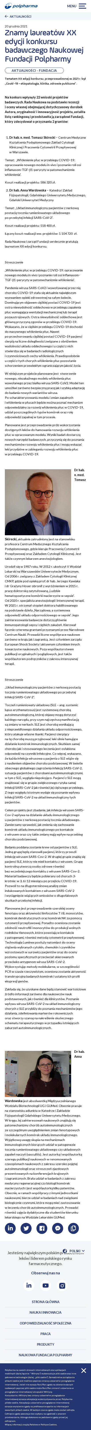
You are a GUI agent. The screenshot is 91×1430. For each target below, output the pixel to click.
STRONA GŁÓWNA (45, 1302)
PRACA (45, 1334)
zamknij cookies (83, 1370)
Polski (77, 1251)
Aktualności (21, 16)
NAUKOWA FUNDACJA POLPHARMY (45, 1355)
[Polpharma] (23, 6)
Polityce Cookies (49, 1424)
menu (71, 6)
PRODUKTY (45, 1344)
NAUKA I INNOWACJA (45, 1312)
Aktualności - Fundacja (34, 70)
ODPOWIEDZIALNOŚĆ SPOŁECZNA (45, 1323)
